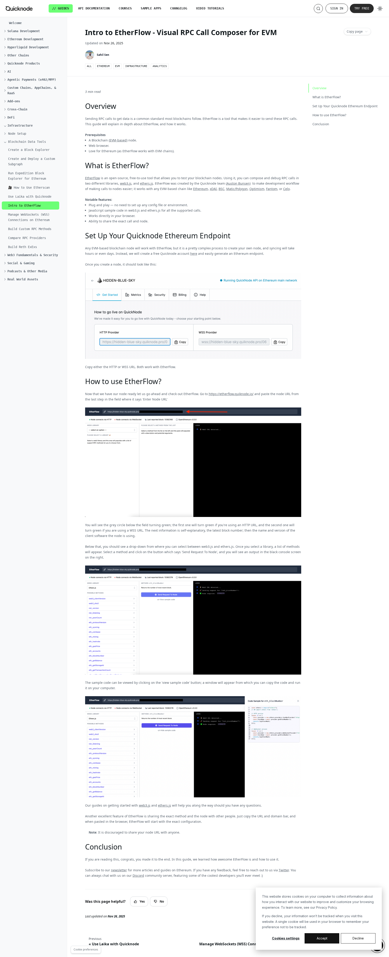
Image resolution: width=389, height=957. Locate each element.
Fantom (271, 189)
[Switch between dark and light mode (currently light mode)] (380, 8)
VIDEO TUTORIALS (210, 8)
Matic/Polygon (237, 189)
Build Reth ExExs (22, 247)
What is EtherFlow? (326, 97)
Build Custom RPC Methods (29, 229)
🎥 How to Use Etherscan (29, 187)
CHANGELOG (178, 8)
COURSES (125, 8)
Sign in (336, 8)
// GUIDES (60, 8)
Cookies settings (286, 938)
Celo (286, 189)
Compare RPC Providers (27, 238)
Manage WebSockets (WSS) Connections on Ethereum (29, 217)
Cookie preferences (86, 949)
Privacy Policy (326, 907)
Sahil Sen (103, 55)
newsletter (119, 870)
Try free (361, 8)
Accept (322, 938)
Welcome (15, 23)
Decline (358, 938)
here (193, 253)
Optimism (256, 189)
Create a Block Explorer (29, 150)
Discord (138, 875)
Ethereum (200, 189)
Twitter (284, 870)
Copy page (355, 31)
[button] (32, 31)
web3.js (125, 183)
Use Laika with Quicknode (29, 196)
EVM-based (118, 140)
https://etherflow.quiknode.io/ (231, 394)
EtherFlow (92, 178)
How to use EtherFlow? (329, 115)
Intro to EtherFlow (24, 205)
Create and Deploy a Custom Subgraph (31, 161)
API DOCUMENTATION (94, 8)
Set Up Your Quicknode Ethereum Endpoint (345, 106)
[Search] (318, 8)
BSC (221, 189)
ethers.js (146, 183)
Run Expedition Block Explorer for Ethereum (27, 175)
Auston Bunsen (238, 183)
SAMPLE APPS (151, 8)
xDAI (213, 189)
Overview (319, 88)
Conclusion (320, 124)
